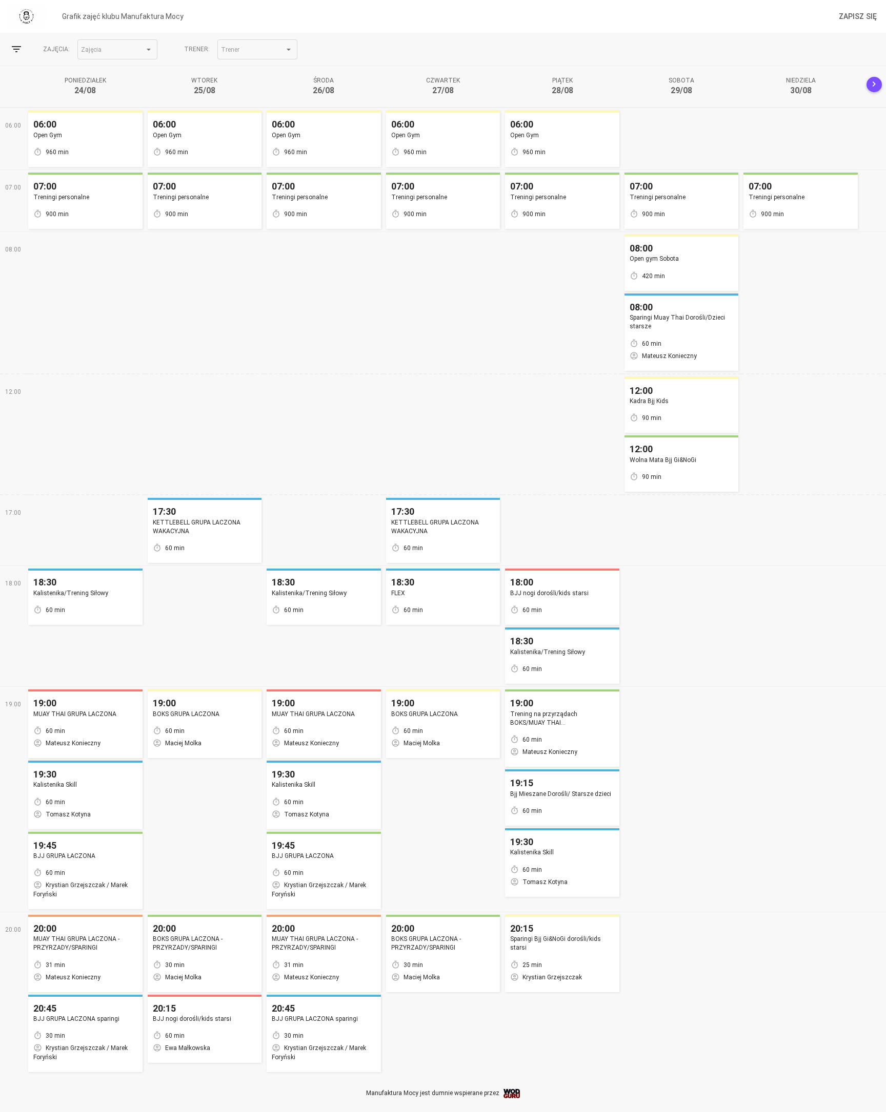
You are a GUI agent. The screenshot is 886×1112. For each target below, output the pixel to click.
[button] (117, 49)
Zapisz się (858, 16)
